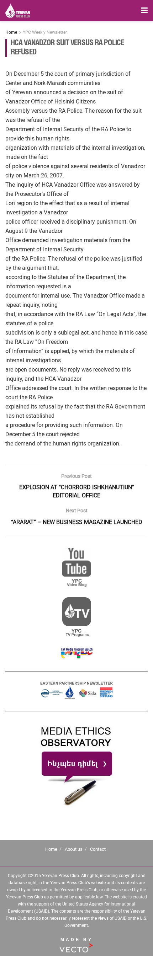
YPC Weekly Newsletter (45, 32)
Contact (98, 849)
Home (11, 32)
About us (74, 849)
